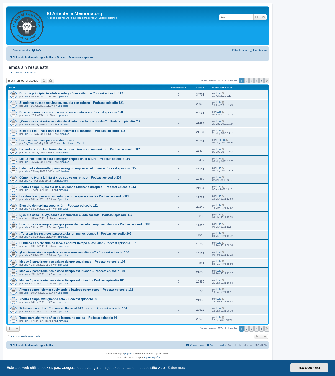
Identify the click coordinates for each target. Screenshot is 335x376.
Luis (26, 96)
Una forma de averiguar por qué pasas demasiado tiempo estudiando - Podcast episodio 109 (84, 224)
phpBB (128, 353)
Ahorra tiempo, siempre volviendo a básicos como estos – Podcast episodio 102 (76, 289)
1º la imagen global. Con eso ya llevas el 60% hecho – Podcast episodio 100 (73, 308)
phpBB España (152, 357)
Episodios (63, 96)
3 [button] (251, 81)
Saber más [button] (176, 368)
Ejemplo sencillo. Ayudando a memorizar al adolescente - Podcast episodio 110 (75, 215)
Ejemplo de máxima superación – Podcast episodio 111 (58, 205)
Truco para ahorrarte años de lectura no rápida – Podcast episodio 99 (68, 317)
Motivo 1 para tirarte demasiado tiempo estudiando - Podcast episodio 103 (71, 280)
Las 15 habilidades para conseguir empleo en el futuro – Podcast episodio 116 (74, 159)
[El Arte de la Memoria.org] (27, 26)
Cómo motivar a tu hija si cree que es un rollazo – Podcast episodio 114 (70, 177)
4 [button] (256, 81)
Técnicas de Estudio (74, 143)
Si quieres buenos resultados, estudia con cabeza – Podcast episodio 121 (71, 102)
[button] (266, 80)
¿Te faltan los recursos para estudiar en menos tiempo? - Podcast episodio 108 (75, 233)
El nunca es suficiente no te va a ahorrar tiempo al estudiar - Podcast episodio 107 (77, 243)
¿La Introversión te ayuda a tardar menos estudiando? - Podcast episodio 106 (74, 252)
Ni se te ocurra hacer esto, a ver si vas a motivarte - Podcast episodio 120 (71, 112)
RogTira (28, 143)
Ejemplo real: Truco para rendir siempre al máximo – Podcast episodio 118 (72, 130)
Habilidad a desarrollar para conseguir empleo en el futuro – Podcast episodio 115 (77, 168)
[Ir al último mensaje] (223, 93)
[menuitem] (36, 50)
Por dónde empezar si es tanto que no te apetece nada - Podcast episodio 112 (74, 196)
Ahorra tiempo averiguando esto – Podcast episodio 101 (59, 299)
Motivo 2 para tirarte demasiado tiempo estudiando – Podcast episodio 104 (72, 271)
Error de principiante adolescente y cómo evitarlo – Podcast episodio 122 (71, 93)
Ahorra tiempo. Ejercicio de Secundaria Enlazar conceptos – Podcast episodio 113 (77, 187)
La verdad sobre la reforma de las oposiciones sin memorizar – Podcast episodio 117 (79, 149)
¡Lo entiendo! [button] (309, 368)
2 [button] (246, 81)
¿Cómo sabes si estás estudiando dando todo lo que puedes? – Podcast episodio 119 (79, 121)
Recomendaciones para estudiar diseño (47, 140)
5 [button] (261, 81)
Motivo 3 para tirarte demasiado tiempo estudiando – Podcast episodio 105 (72, 261)
